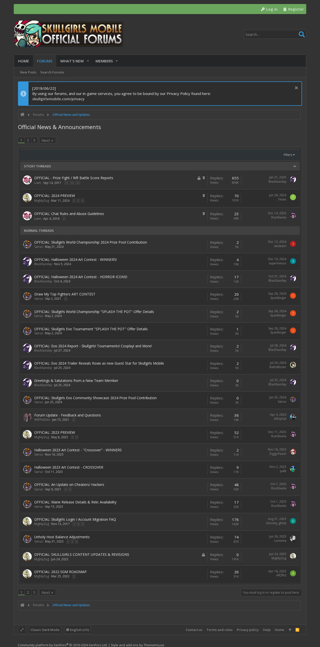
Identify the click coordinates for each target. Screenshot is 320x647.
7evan (282, 199)
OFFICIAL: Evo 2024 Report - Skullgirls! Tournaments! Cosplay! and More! (93, 346)
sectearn (280, 246)
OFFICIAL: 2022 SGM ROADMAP (60, 571)
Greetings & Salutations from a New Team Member (76, 380)
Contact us (194, 629)
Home (279, 629)
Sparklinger (278, 298)
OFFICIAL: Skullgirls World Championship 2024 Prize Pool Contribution (90, 242)
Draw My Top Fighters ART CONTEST (65, 294)
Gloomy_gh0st (276, 523)
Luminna (280, 540)
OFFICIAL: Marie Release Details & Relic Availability (75, 502)
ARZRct (281, 575)
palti (283, 471)
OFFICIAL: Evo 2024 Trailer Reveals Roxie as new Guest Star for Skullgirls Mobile (99, 363)
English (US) (79, 629)
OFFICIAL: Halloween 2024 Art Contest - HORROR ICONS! (80, 276)
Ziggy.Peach (277, 454)
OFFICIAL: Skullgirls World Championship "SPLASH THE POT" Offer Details (94, 311)
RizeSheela (278, 217)
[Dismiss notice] (296, 88)
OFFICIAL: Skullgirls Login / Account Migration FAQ (75, 519)
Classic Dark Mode (45, 629)
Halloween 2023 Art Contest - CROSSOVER (68, 467)
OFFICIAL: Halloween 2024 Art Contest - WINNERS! (75, 259)
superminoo (277, 263)
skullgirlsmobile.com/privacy (58, 98)
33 (78, 183)
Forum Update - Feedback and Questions (67, 415)
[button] (88, 61)
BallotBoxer (278, 367)
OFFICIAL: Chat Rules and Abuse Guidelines (69, 213)
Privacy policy (248, 629)
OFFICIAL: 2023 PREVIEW (54, 432)
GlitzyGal (280, 418)
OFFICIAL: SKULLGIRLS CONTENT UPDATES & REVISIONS (81, 554)
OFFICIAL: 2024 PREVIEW (54, 195)
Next (46, 140)
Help (266, 629)
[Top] (290, 629)
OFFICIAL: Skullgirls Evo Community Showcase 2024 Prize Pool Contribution (95, 397)
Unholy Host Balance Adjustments (62, 536)
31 (66, 183)
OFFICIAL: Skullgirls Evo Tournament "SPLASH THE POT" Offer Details (91, 329)
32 (72, 183)
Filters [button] (288, 155)
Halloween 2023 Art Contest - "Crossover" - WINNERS (78, 450)
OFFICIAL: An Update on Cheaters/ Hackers (69, 484)
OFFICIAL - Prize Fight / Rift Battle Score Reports (73, 177)
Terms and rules (219, 629)
